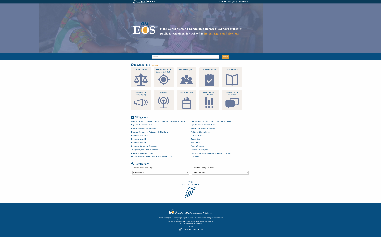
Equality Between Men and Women (203, 125)
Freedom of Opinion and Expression (144, 146)
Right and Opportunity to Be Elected (143, 128)
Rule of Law (195, 157)
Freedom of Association (139, 135)
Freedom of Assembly (139, 139)
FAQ (225, 2)
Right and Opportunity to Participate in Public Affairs (149, 132)
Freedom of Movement (139, 142)
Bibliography (232, 2)
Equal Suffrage (196, 139)
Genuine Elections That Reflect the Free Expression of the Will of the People (158, 121)
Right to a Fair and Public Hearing (203, 128)
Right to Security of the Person (142, 153)
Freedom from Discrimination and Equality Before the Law (151, 157)
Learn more (155, 65)
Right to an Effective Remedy (201, 132)
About (221, 2)
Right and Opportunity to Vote (141, 125)
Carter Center (243, 2)
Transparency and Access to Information (145, 149)
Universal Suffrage (197, 135)
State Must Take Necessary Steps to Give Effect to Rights (211, 153)
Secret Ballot (195, 142)
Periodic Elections (197, 146)
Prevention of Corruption (199, 149)
